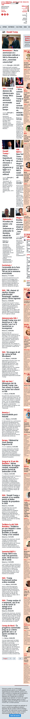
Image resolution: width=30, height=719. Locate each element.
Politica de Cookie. (18, 713)
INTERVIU (11, 27)
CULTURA (19, 27)
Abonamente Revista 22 (5, 7)
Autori (20, 2)
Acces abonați (3, 10)
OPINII (4, 27)
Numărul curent (9, 2)
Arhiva (15, 2)
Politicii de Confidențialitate (10, 702)
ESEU (25, 27)
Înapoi (5, 658)
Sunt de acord (15, 715)
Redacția (26, 2)
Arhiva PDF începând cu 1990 (5, 3)
